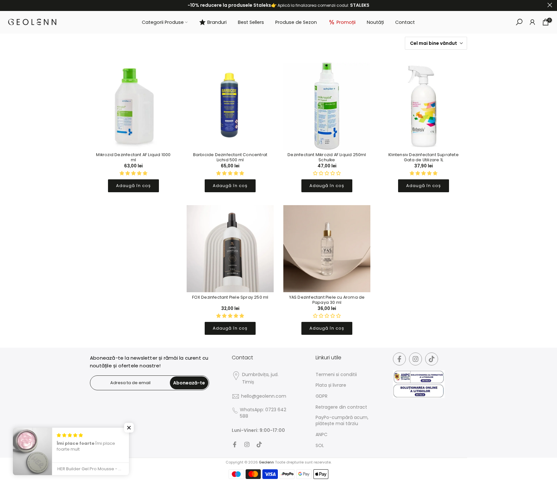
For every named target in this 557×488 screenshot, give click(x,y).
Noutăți (375, 22)
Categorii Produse (163, 22)
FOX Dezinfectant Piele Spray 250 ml (230, 297)
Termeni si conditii (336, 375)
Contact (405, 22)
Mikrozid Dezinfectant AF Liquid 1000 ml (133, 157)
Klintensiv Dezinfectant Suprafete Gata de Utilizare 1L (423, 157)
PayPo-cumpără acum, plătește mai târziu (342, 420)
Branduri (217, 22)
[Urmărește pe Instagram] (247, 444)
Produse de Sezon (296, 22)
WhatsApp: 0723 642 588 (263, 413)
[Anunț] (278, 5)
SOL (320, 446)
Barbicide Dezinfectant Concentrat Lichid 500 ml (230, 157)
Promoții (346, 22)
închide (7, 5)
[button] (129, 428)
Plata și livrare (331, 385)
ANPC (321, 435)
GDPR (321, 396)
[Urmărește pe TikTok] (259, 444)
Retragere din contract (341, 407)
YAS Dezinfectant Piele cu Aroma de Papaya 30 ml (327, 299)
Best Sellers (251, 22)
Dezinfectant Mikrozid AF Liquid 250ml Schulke (327, 157)
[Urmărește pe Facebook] (235, 444)
